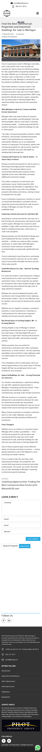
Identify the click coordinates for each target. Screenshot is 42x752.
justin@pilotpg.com (11, 659)
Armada (26, 708)
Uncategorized (12, 36)
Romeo (18, 714)
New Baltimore (29, 712)
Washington (28, 716)
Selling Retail (6, 692)
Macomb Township (8, 712)
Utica (14, 716)
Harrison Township (31, 710)
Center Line (33, 708)
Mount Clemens (19, 712)
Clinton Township (7, 710)
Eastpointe (16, 710)
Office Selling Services (8, 681)
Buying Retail (6, 697)
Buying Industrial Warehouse (10, 676)
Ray (7, 714)
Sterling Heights (7, 716)
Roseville (24, 714)
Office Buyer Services (8, 686)
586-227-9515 (10, 654)
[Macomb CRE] (7, 13)
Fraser (23, 710)
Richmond (12, 714)
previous (21, 484)
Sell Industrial (6, 671)
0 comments (20, 34)
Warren (18, 716)
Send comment (33, 539)
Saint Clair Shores (32, 714)
